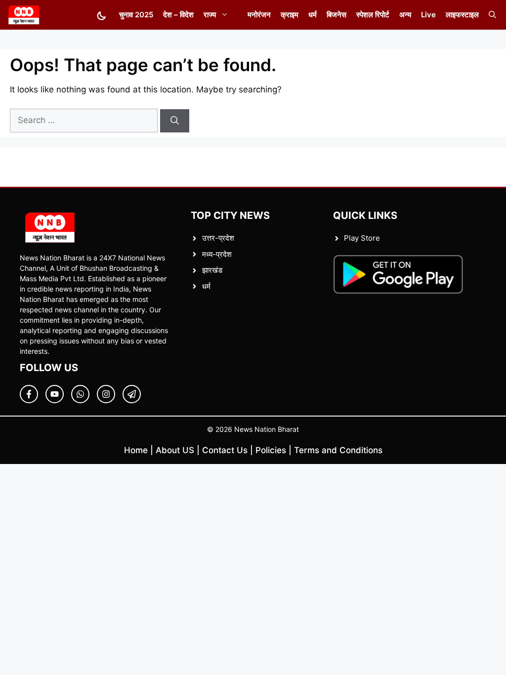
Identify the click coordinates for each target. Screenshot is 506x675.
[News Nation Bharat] (23, 15)
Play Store (362, 238)
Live (428, 14)
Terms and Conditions (338, 450)
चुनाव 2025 (136, 14)
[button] (492, 15)
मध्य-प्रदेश (217, 254)
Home (136, 450)
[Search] (174, 121)
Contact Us (225, 450)
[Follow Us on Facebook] (29, 394)
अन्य (405, 14)
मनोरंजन (259, 14)
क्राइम (289, 14)
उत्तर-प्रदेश (218, 238)
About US (175, 450)
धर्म (312, 14)
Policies (270, 450)
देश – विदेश (178, 14)
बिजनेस (336, 14)
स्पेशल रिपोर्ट (372, 14)
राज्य (210, 14)
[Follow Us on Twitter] (54, 394)
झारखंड (212, 270)
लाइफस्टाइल (462, 14)
